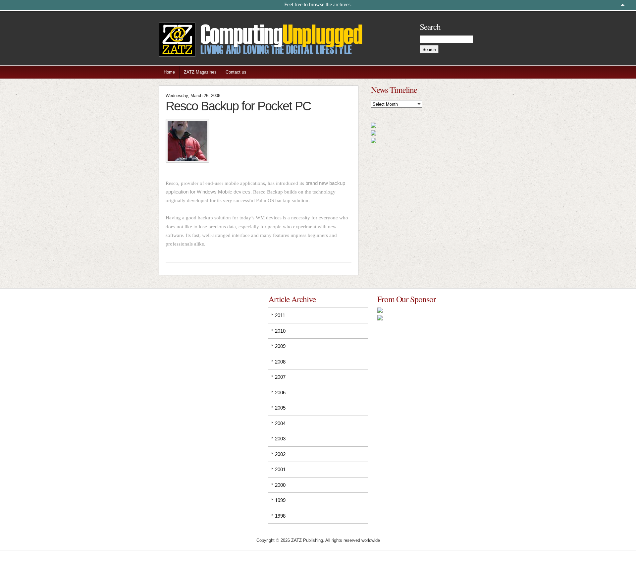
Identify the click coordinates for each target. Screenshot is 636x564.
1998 (280, 516)
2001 (280, 469)
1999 (280, 500)
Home (169, 72)
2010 (280, 331)
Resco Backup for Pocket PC (238, 106)
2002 (280, 454)
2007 (280, 377)
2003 (280, 438)
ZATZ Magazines (200, 72)
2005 (280, 408)
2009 (280, 346)
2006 (280, 392)
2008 (280, 362)
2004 (280, 423)
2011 (280, 315)
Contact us (236, 72)
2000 (280, 485)
